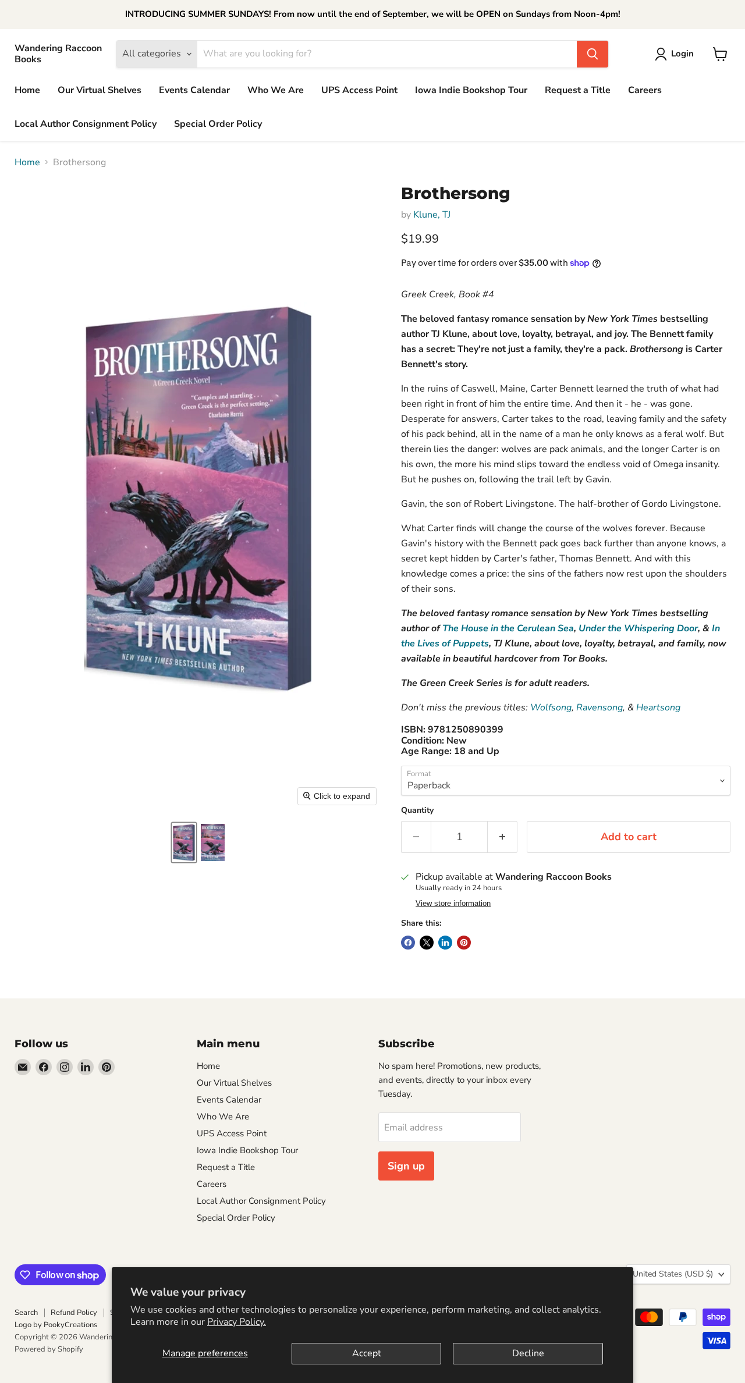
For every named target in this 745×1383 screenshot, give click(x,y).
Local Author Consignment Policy (86, 124)
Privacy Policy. (236, 1322)
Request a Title (578, 90)
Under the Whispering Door (638, 628)
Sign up (406, 1166)
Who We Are (275, 90)
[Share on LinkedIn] (445, 943)
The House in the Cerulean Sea (508, 628)
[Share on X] (427, 943)
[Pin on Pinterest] (464, 943)
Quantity (417, 810)
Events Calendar (194, 90)
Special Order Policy (218, 124)
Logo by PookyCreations (56, 1325)
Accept (366, 1353)
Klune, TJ (431, 214)
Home (27, 90)
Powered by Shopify (49, 1349)
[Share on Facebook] (408, 943)
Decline (528, 1353)
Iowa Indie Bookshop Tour (471, 90)
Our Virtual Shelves (99, 90)
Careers (645, 90)
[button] (184, 842)
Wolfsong (551, 707)
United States (673, 1273)
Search (26, 1312)
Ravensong (599, 707)
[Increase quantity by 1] (502, 837)
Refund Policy (74, 1312)
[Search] (592, 54)
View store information (453, 904)
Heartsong (658, 707)
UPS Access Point (359, 90)
